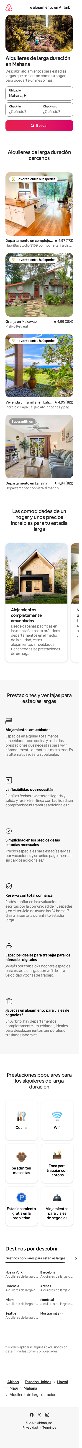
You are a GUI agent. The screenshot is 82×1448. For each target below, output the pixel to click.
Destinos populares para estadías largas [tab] (35, 1258)
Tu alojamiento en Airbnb (49, 7)
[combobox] (39, 95)
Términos (49, 1427)
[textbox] (22, 111)
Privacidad (30, 1427)
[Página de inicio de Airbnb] (8, 7)
